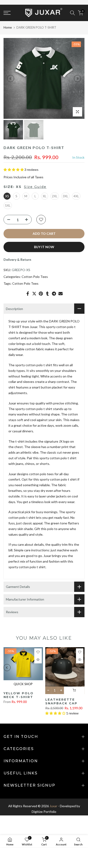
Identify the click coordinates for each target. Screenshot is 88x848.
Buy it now (44, 247)
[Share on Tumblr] (47, 293)
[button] (14, 170)
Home (8, 27)
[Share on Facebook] (28, 293)
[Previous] (10, 78)
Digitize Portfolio (44, 812)
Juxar (53, 806)
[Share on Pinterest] (41, 293)
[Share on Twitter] (34, 293)
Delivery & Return (17, 259)
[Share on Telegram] (54, 293)
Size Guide (35, 187)
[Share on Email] (60, 293)
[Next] (77, 78)
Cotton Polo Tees (35, 277)
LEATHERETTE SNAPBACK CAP (61, 701)
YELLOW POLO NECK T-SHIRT (19, 695)
